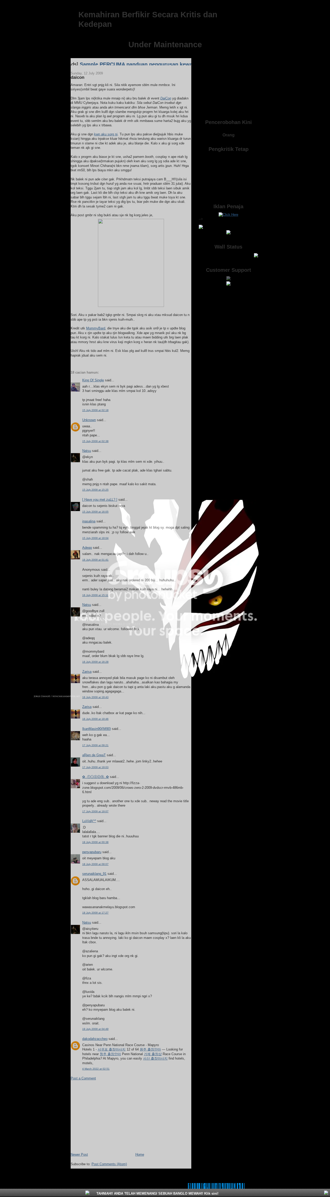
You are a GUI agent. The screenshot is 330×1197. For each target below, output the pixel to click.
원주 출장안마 (150, 1049)
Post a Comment (83, 1078)
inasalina (88, 521)
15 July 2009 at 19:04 (95, 538)
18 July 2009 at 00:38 (95, 842)
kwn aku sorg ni (106, 134)
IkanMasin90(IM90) (96, 729)
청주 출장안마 (110, 1054)
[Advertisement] (109, 1116)
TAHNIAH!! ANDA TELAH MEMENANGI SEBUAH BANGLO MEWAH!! (156, 1193)
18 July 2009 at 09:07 (95, 864)
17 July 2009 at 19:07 (95, 811)
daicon (77, 77)
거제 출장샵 (153, 1054)
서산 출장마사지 (155, 1058)
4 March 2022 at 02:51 (96, 1068)
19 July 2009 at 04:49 (95, 1029)
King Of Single (93, 380)
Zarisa (87, 672)
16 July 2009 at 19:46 (95, 718)
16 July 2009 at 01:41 (95, 559)
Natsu (86, 451)
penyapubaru (91, 852)
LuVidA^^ (89, 821)
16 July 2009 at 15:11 (95, 595)
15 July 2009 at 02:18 (95, 410)
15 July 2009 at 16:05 (95, 511)
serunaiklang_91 (94, 874)
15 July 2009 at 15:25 (95, 489)
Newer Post (79, 1154)
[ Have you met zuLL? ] (99, 499)
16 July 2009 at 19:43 (95, 697)
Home (139, 1154)
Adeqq (87, 548)
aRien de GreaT (94, 755)
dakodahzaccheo (95, 1039)
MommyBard (95, 328)
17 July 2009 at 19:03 (95, 767)
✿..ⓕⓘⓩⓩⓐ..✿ (95, 777)
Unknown (89, 420)
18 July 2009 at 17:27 (95, 912)
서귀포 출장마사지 (112, 1049)
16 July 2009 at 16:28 (95, 661)
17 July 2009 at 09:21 (95, 745)
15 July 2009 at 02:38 (95, 441)
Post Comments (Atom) (109, 1164)
